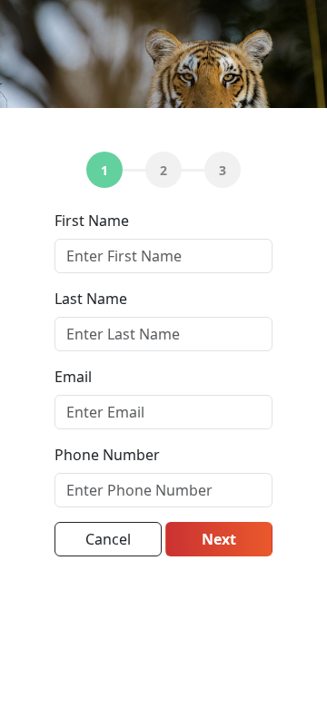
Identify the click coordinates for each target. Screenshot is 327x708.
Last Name (90, 299)
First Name (91, 221)
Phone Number (107, 455)
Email (73, 377)
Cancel (108, 539)
